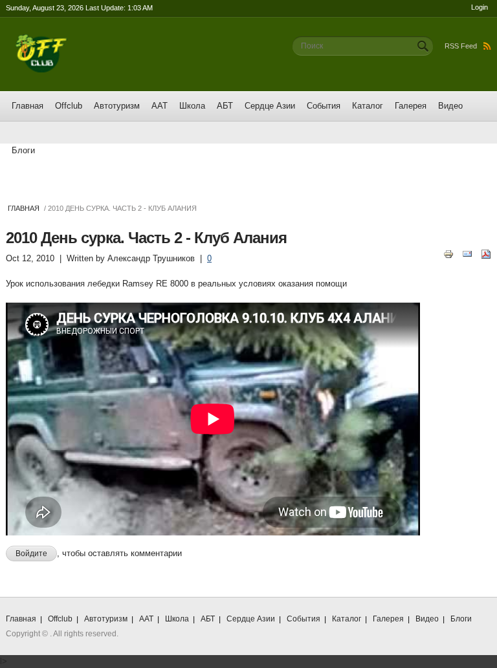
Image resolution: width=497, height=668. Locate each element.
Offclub (68, 106)
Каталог (367, 106)
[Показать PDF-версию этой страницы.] (486, 253)
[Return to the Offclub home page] (41, 40)
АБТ (225, 106)
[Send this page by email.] (467, 253)
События (323, 106)
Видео (450, 106)
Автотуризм (117, 106)
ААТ (159, 106)
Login (479, 7)
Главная (27, 106)
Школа (192, 106)
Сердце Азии (270, 106)
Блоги (23, 150)
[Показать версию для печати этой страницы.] (448, 253)
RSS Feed (461, 46)
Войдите (31, 553)
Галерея (410, 106)
